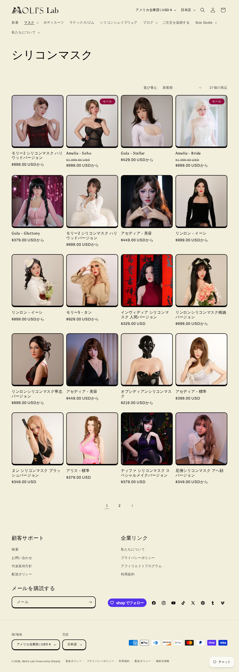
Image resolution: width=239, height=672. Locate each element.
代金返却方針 (22, 566)
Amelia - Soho (78, 153)
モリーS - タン (79, 312)
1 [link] (107, 505)
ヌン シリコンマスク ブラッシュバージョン (36, 472)
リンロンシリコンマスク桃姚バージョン (201, 314)
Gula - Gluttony (26, 233)
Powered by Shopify (48, 661)
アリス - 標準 (78, 470)
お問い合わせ (22, 558)
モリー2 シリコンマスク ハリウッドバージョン (37, 155)
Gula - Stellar (133, 153)
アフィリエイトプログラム (141, 566)
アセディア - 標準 (191, 391)
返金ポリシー (74, 661)
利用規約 (127, 574)
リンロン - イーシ (191, 233)
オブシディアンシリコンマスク (146, 393)
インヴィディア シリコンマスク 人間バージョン (145, 314)
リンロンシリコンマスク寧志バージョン (37, 393)
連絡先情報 (163, 661)
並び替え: (151, 87)
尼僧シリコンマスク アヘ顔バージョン (199, 472)
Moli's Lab (28, 661)
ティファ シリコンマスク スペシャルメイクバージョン (145, 472)
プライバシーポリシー (138, 558)
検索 (15, 549)
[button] (31, 23)
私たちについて (133, 549)
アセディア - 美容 (136, 233)
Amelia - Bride (188, 153)
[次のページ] (132, 505)
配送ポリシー (22, 574)
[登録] (90, 602)
